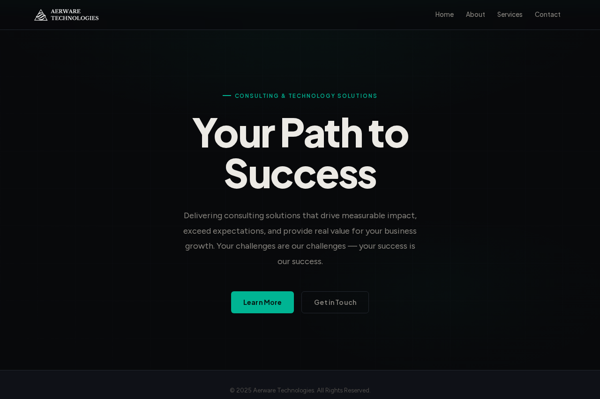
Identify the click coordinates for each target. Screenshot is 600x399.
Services (510, 14)
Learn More (262, 302)
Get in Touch (335, 302)
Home (444, 14)
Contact (548, 14)
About (475, 14)
